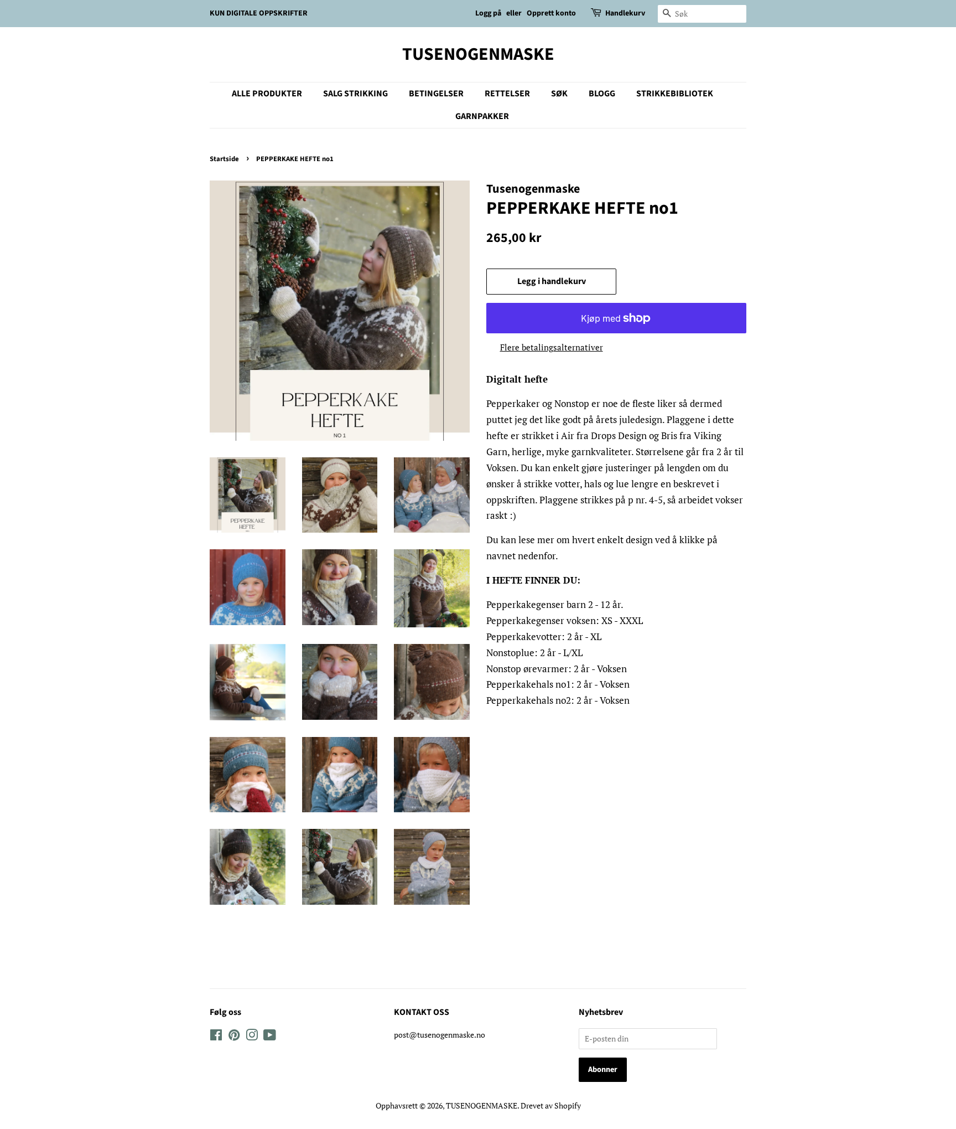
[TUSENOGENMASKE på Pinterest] (234, 1037)
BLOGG (602, 93)
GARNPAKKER (482, 116)
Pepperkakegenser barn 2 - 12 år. (555, 604)
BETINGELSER (436, 93)
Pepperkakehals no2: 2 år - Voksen (558, 700)
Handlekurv (625, 13)
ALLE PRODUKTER (267, 93)
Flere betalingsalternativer (551, 347)
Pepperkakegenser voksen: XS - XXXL (564, 620)
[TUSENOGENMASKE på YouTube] (269, 1037)
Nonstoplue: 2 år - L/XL (534, 652)
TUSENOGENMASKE (478, 54)
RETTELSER (507, 93)
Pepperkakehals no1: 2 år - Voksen (558, 684)
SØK (559, 93)
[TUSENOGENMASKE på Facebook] (216, 1037)
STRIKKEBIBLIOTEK (674, 93)
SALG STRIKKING (355, 93)
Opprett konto (551, 13)
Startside (224, 159)
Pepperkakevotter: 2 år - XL (543, 636)
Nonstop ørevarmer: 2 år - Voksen (556, 668)
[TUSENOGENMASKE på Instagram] (252, 1037)
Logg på (488, 13)
